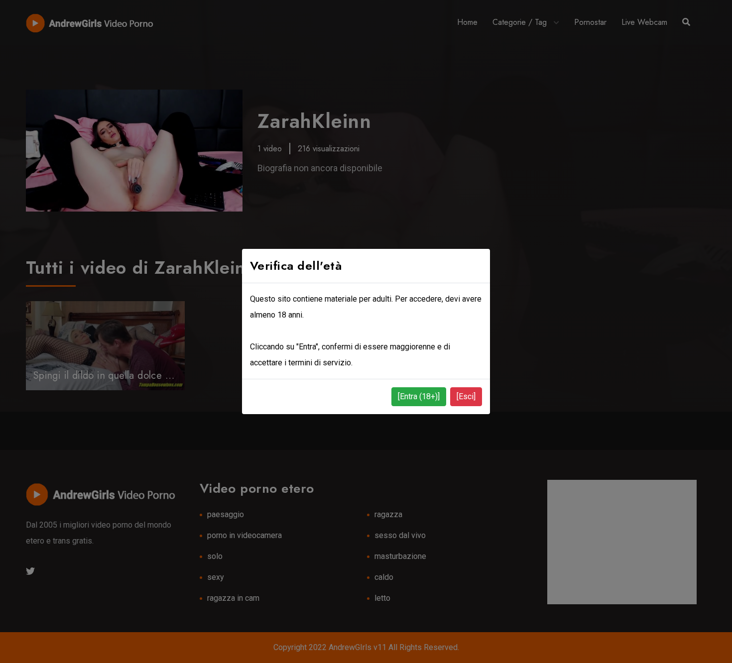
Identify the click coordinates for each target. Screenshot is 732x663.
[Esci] (466, 396)
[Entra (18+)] (419, 396)
